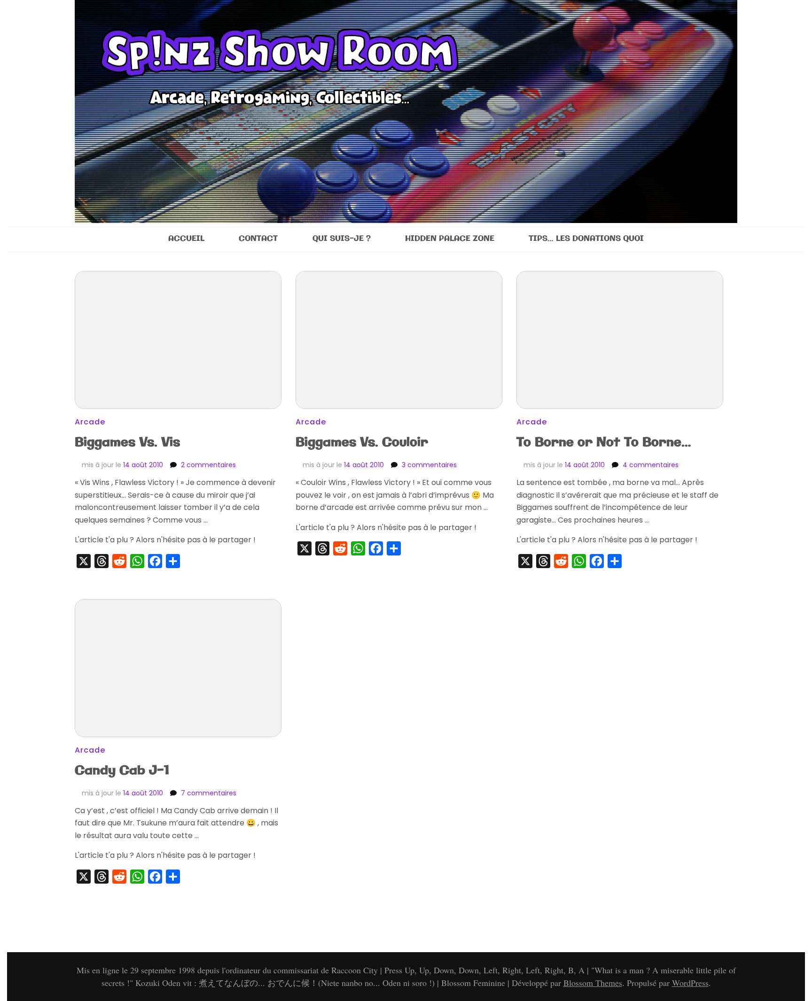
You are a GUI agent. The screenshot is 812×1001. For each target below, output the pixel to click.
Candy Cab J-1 (122, 770)
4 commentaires (651, 465)
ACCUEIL (186, 238)
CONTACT (258, 238)
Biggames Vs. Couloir (362, 442)
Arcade (90, 421)
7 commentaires (208, 793)
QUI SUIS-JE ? (341, 238)
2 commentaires (208, 465)
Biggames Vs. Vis (127, 442)
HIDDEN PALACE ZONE (449, 238)
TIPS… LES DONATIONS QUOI (586, 238)
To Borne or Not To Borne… (603, 442)
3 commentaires (429, 465)
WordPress (690, 982)
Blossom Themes (592, 982)
